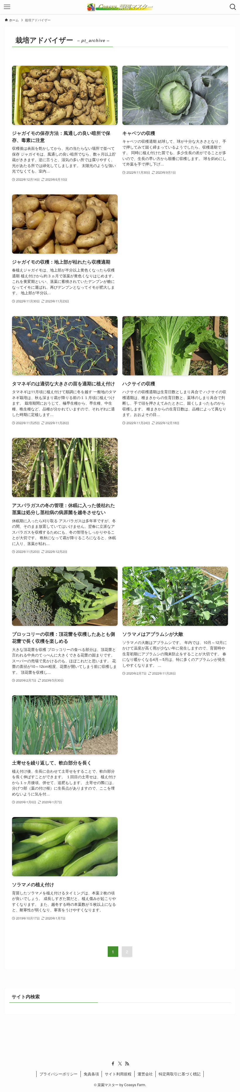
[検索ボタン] (233, 7)
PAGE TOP (228, 1054)
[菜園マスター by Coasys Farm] (120, 7)
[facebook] (113, 1063)
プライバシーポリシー (59, 1074)
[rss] (127, 1063)
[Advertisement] (175, 232)
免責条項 (91, 1074)
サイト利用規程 (118, 1074)
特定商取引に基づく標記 (179, 1074)
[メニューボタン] (7, 7)
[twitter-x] (120, 1063)
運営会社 (145, 1074)
